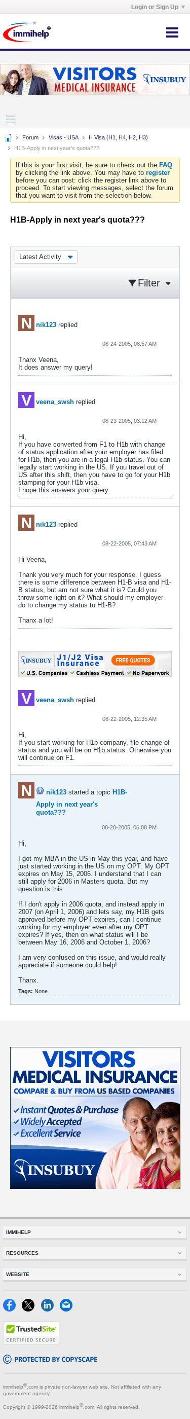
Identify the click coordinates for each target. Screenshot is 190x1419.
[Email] (68, 1309)
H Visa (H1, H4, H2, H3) (118, 137)
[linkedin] (50, 1309)
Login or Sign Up (154, 7)
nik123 (46, 325)
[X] (31, 1309)
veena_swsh (55, 402)
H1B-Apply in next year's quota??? (81, 802)
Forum (30, 137)
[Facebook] (12, 1309)
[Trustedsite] (31, 1342)
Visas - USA (64, 137)
